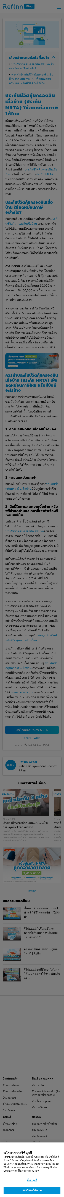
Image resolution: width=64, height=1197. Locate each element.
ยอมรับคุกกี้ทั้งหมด (32, 1190)
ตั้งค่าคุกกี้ (32, 1180)
